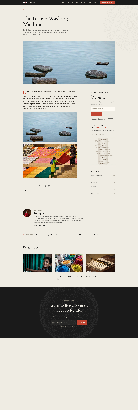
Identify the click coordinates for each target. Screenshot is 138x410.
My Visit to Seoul (92, 277)
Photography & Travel (31, 13)
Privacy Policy (101, 119)
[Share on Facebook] (49, 185)
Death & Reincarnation (107, 155)
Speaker (70, 2)
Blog (89, 2)
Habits (101, 149)
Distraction (107, 149)
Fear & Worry (101, 143)
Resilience (107, 161)
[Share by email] (39, 185)
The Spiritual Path (103, 193)
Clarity (103, 151)
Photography (106, 147)
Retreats (104, 145)
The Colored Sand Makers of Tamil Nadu (68, 278)
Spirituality (106, 141)
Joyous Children (29, 277)
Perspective (106, 159)
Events (83, 2)
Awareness (104, 139)
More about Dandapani (40, 225)
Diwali (103, 157)
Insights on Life (103, 182)
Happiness (100, 161)
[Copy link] (36, 185)
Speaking (103, 186)
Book (76, 2)
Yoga (101, 155)
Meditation (98, 140)
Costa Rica (107, 162)
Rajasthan (102, 163)
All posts (27, 9)
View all (113, 248)
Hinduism (103, 189)
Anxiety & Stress (106, 153)
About (95, 2)
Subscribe (96, 114)
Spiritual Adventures (103, 175)
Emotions (99, 153)
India (25, 190)
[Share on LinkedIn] (45, 185)
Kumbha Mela (98, 156)
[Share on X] (42, 185)
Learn (63, 2)
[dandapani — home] (30, 2)
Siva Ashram (99, 159)
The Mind (107, 144)
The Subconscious (99, 141)
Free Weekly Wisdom (107, 2)
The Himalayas (99, 147)
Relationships (98, 145)
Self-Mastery (98, 151)
